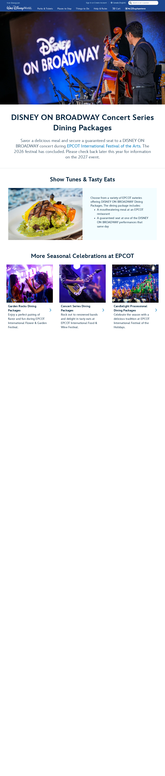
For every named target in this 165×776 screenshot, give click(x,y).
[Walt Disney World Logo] (19, 8)
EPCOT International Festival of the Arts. (104, 146)
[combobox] (143, 2)
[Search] (130, 2)
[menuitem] (111, 3)
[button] (116, 8)
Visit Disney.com (13, 3)
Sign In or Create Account (96, 3)
